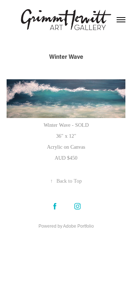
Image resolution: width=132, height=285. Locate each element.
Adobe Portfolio (78, 226)
